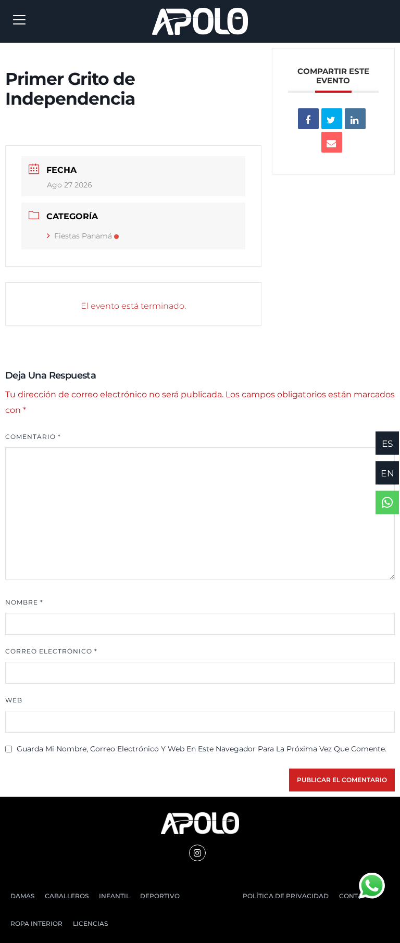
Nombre (24, 602)
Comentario (33, 437)
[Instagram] (197, 853)
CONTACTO (357, 896)
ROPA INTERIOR (36, 923)
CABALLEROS (67, 896)
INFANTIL (114, 896)
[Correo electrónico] (331, 142)
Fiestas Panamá (83, 236)
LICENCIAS (90, 923)
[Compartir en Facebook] (308, 118)
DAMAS (22, 896)
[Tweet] (331, 118)
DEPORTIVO (160, 896)
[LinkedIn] (355, 118)
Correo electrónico (51, 651)
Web (13, 700)
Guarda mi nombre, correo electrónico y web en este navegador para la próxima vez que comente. (201, 748)
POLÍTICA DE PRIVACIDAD (286, 896)
